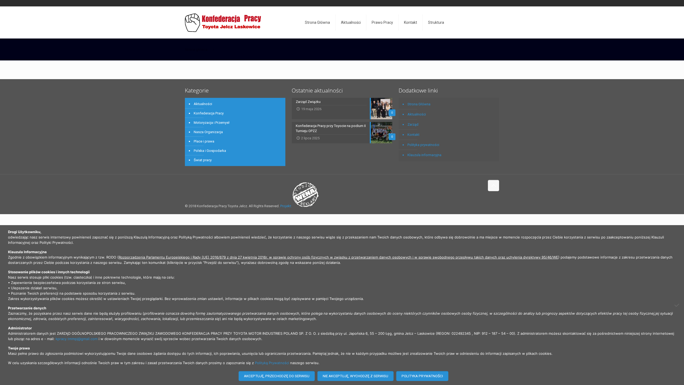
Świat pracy (203, 160)
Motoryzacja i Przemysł (212, 123)
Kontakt (413, 135)
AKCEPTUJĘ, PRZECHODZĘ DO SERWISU (276, 376)
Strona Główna (418, 104)
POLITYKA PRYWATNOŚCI (422, 376)
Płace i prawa (204, 141)
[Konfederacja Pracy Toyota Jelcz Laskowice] (223, 22)
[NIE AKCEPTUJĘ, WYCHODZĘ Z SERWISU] (677, 305)
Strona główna (196, 50)
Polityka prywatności (423, 145)
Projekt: (286, 206)
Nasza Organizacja (208, 132)
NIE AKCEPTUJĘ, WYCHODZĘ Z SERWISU (355, 376)
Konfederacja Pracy (209, 113)
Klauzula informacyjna (424, 155)
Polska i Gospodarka (210, 151)
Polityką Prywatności (272, 363)
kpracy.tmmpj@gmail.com (77, 339)
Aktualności (203, 104)
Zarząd (412, 124)
